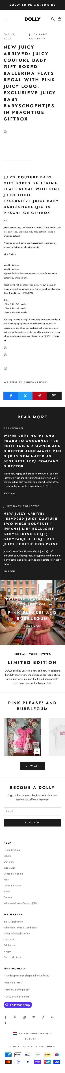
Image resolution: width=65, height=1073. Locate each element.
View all (32, 766)
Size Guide (10, 867)
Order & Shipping (13, 873)
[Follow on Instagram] (24, 1017)
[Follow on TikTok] (43, 1017)
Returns (7, 856)
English (31, 1039)
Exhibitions (9, 945)
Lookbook (9, 939)
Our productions (12, 957)
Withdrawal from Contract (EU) (20, 903)
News (7, 891)
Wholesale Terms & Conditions (20, 927)
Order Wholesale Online (17, 933)
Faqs (6, 879)
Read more (9, 493)
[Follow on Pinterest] (33, 1017)
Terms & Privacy (12, 885)
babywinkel (14, 428)
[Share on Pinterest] (40, 396)
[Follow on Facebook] (5, 1017)
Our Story (9, 862)
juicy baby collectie (38, 36)
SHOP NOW (32, 626)
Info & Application (13, 921)
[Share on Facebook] (11, 396)
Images (7, 951)
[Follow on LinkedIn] (52, 1017)
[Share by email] (54, 396)
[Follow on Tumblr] (5, 1023)
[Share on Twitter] (25, 396)
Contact (8, 897)
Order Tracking (12, 850)
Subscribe (32, 822)
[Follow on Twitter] (15, 1017)
